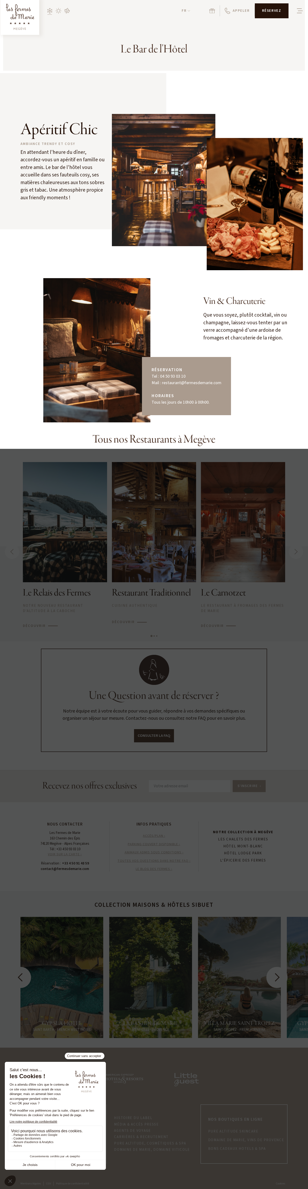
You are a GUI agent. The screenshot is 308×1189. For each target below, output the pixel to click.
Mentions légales (30, 1184)
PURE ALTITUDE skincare (233, 1131)
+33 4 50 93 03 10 (68, 849)
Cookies (280, 1184)
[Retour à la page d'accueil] (20, 17)
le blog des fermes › (154, 869)
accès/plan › (154, 835)
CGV (48, 1184)
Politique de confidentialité (72, 1184)
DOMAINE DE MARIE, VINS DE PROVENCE (246, 1140)
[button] (186, 11)
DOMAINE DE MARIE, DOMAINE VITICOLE (152, 1150)
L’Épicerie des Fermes (243, 861)
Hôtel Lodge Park (243, 853)
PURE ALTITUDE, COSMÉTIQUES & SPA (150, 1143)
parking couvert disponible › (154, 844)
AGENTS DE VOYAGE (132, 1131)
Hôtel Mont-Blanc (243, 846)
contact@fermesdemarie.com (65, 868)
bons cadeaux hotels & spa (237, 1149)
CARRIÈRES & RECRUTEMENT (141, 1137)
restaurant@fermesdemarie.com (191, 383)
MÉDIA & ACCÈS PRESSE (136, 1124)
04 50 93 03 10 (173, 376)
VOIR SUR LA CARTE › (65, 854)
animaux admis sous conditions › (154, 852)
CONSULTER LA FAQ (154, 735)
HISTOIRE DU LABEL (133, 1118)
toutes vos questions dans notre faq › (154, 860)
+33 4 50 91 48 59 (75, 863)
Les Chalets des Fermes (243, 839)
